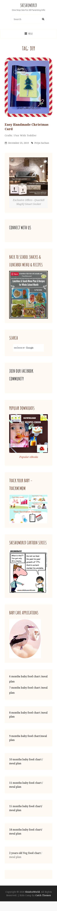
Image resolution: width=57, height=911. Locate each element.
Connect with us (20, 227)
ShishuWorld (28, 5)
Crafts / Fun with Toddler (21, 135)
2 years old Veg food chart (25, 853)
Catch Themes (43, 895)
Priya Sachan (42, 142)
